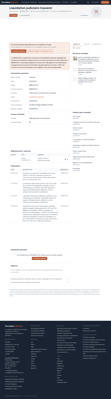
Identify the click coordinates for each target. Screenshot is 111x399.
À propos (7, 342)
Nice (58, 377)
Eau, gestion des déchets (64, 338)
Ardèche (33, 354)
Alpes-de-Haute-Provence (39, 349)
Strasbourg (60, 366)
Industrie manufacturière (64, 333)
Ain (32, 342)
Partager (85, 15)
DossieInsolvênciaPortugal (13, 386)
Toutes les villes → (62, 382)
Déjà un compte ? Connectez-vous (40, 51)
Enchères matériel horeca (91, 342)
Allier (32, 347)
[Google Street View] (68, 159)
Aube (32, 361)
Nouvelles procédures (37, 328)
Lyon (58, 373)
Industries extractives (63, 331)
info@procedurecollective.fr (14, 372)
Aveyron (33, 366)
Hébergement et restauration (66, 347)
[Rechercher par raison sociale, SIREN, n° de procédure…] (88, 2)
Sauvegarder (25, 15)
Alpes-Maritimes (36, 351)
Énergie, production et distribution (67, 335)
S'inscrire (105, 2)
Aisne (32, 344)
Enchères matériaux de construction (94, 340)
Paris (58, 359)
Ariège (33, 359)
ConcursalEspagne (11, 384)
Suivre (14, 15)
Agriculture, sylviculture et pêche (67, 328)
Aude (32, 363)
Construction (61, 340)
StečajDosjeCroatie (11, 389)
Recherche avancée (37, 335)
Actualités (73, 2)
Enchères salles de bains (90, 356)
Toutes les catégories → (90, 358)
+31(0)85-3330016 (11, 370)
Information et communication (66, 350)
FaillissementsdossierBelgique (14, 381)
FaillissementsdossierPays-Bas (14, 379)
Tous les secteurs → (63, 352)
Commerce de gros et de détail (66, 342)
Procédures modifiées (38, 331)
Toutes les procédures (37, 333)
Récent (76, 44)
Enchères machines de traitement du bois (94, 352)
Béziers (59, 370)
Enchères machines (89, 337)
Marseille (59, 363)
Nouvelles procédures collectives (49, 2)
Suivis (86, 44)
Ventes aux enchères (89, 331)
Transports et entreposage (65, 345)
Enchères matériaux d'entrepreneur (94, 344)
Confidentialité (9, 351)
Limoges (59, 380)
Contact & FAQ (9, 347)
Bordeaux (60, 368)
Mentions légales (10, 349)
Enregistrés (96, 44)
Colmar (59, 375)
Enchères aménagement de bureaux (94, 349)
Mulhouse (60, 361)
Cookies (7, 354)
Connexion (95, 2)
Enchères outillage (88, 347)
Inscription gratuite (18, 51)
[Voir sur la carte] (65, 159)
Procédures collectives (29, 2)
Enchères (65, 2)
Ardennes (34, 356)
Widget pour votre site (12, 344)
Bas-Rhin (34, 368)
